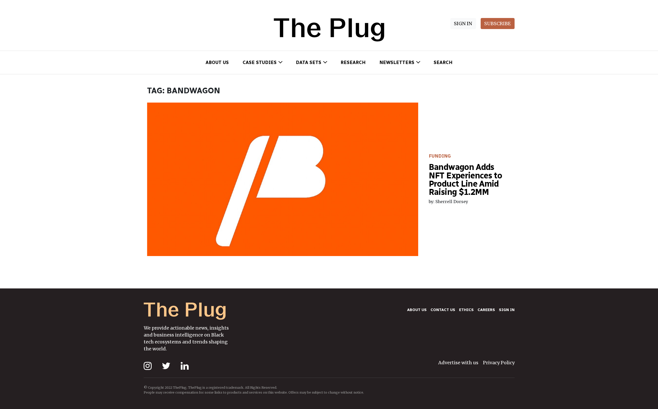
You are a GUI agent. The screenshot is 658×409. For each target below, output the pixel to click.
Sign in (507, 309)
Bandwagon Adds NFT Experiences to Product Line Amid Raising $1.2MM (465, 179)
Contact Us (443, 309)
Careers (486, 309)
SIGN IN (463, 23)
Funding (440, 156)
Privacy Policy (499, 363)
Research (353, 62)
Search (443, 62)
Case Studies (260, 62)
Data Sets (308, 62)
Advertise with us (458, 363)
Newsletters (396, 62)
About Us (217, 62)
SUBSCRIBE (497, 23)
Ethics (466, 309)
